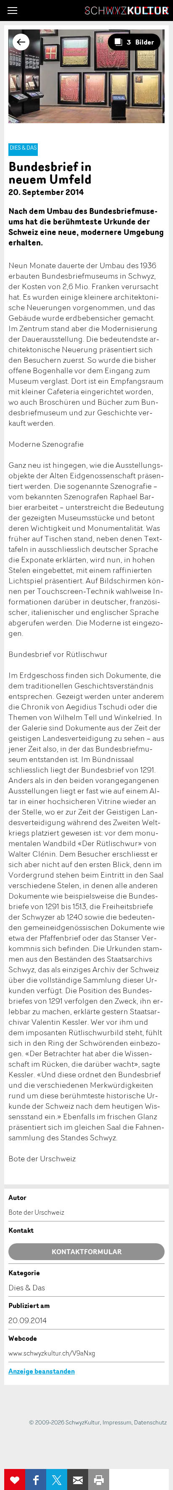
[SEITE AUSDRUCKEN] (98, 1479)
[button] (12, 10)
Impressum (116, 1422)
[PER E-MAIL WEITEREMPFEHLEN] (77, 1479)
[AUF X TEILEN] (56, 1479)
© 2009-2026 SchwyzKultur (64, 1422)
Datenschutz (150, 1422)
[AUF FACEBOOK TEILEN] (35, 1479)
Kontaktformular (87, 1252)
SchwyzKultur (127, 10)
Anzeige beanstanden (41, 1371)
